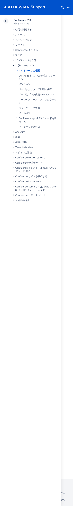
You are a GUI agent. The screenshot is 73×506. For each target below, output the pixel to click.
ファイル (20, 44)
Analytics (20, 131)
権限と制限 (21, 142)
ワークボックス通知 (29, 126)
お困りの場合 (22, 200)
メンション (25, 84)
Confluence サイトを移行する (31, 176)
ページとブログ (23, 39)
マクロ (18, 55)
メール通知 (25, 113)
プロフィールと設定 (25, 60)
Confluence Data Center (28, 181)
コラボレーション (24, 65)
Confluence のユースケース (30, 157)
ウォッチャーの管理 (29, 108)
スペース (20, 34)
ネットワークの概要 (29, 70)
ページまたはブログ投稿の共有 (35, 89)
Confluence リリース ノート (30, 195)
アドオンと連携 (23, 152)
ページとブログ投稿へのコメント (36, 94)
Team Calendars (24, 147)
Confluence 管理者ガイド (29, 162)
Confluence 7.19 (22, 20)
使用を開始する (23, 29)
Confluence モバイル (26, 49)
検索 (62, 7)
